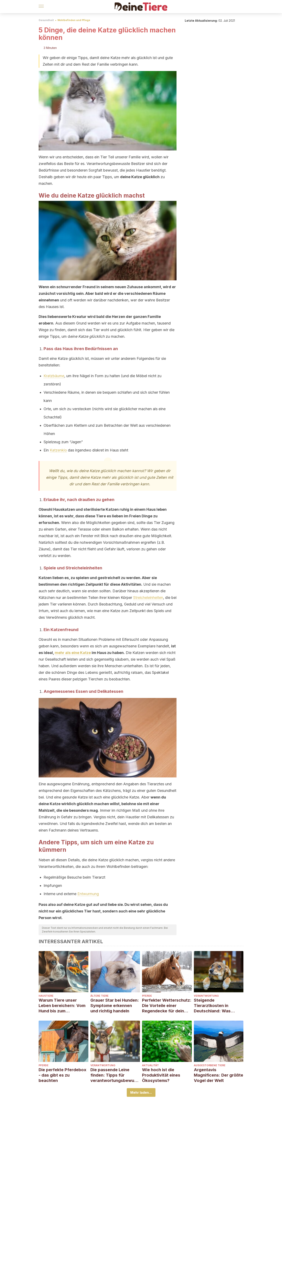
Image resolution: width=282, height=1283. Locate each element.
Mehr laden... (141, 1092)
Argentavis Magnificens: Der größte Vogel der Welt (218, 1075)
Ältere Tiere (99, 995)
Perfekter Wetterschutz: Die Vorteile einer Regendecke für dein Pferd (166, 1006)
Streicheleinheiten (148, 597)
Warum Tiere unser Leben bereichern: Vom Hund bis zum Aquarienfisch (62, 1006)
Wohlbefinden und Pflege (73, 20)
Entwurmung (88, 894)
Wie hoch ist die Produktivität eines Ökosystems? (161, 1075)
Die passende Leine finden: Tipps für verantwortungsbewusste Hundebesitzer (114, 1075)
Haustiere (46, 995)
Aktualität (150, 1065)
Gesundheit (46, 20)
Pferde (147, 995)
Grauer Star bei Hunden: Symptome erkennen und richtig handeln (114, 1005)
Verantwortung (206, 995)
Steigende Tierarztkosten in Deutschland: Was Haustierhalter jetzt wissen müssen (213, 1006)
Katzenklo (58, 450)
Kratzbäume (54, 376)
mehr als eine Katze (73, 652)
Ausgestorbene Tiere (209, 1065)
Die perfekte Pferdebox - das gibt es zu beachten (62, 1075)
